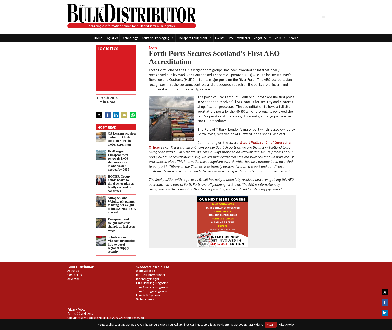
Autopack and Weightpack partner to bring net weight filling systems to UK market (122, 205)
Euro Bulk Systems (148, 295)
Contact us (74, 275)
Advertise (73, 279)
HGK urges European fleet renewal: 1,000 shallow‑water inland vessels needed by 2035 (118, 160)
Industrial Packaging (155, 38)
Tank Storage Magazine (151, 291)
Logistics (111, 38)
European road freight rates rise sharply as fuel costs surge (121, 225)
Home (98, 38)
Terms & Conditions (80, 314)
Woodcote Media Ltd (152, 267)
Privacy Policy (76, 309)
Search (293, 38)
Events (220, 38)
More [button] (278, 38)
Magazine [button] (260, 38)
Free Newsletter (239, 38)
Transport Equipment (192, 38)
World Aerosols (146, 271)
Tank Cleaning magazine (152, 287)
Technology (129, 38)
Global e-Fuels (145, 299)
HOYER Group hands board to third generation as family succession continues (121, 184)
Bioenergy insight (147, 279)
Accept (270, 324)
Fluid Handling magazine (152, 283)
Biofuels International (150, 275)
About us (73, 271)
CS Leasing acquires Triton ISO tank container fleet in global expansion (122, 139)
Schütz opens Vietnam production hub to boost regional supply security (122, 244)
